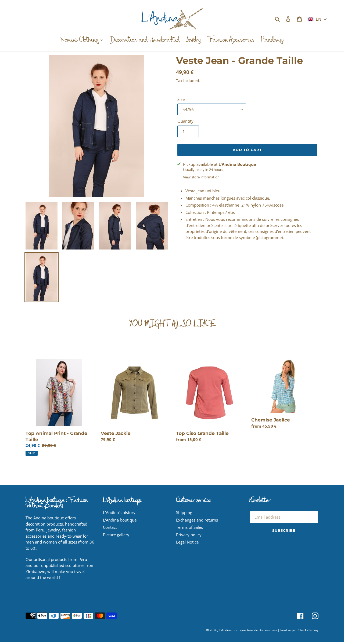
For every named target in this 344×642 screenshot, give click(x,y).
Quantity (185, 121)
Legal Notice (187, 542)
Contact (110, 527)
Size (181, 99)
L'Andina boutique (120, 520)
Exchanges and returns (197, 520)
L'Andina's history (119, 512)
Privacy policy (189, 534)
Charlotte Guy (308, 630)
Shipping (184, 512)
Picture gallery (116, 534)
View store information (201, 177)
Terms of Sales (189, 527)
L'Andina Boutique (232, 630)
